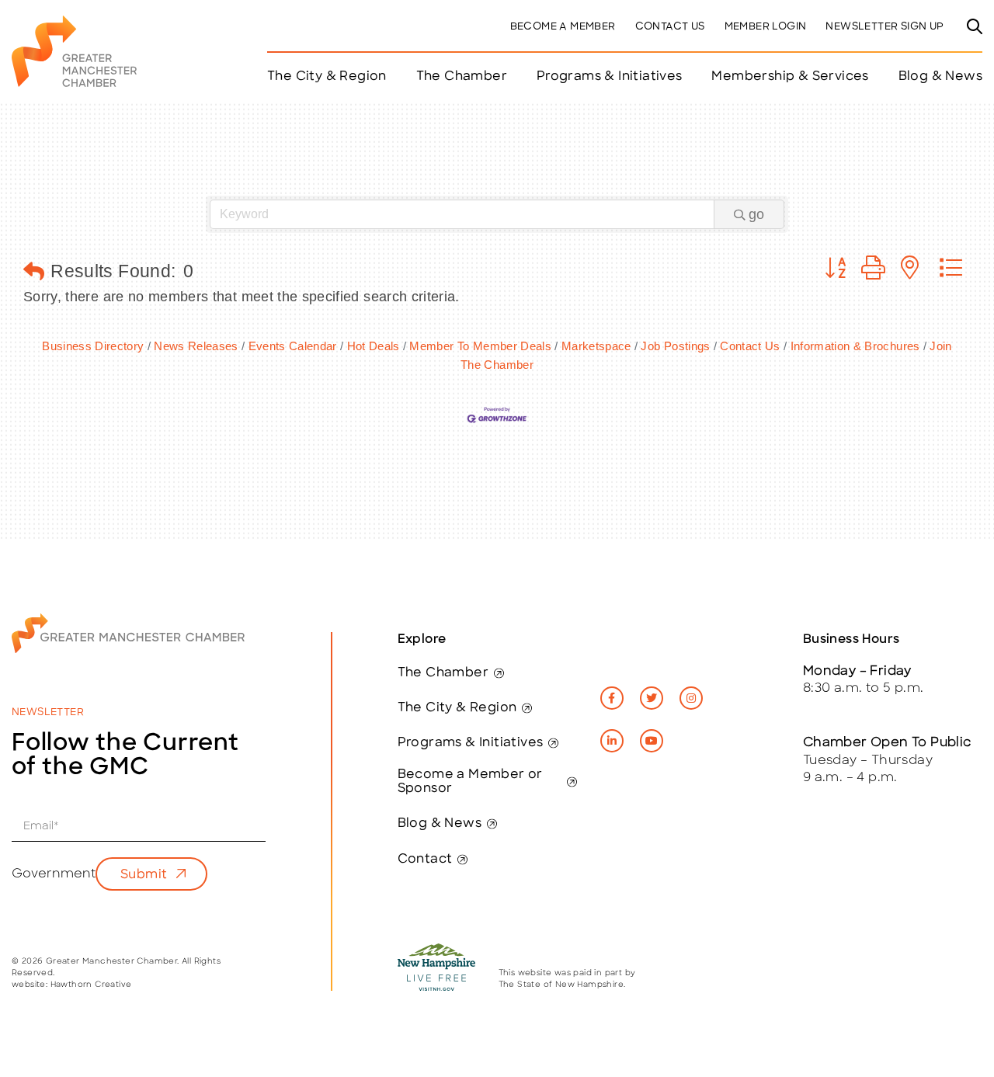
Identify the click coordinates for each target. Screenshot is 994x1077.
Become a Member (563, 27)
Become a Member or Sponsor (470, 782)
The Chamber (443, 673)
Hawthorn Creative (91, 985)
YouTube (651, 740)
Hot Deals (373, 346)
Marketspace (596, 346)
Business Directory (93, 346)
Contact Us (670, 27)
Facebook (612, 698)
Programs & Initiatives (610, 77)
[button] (33, 272)
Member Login (766, 27)
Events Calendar (292, 346)
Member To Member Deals (480, 346)
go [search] (756, 214)
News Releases (196, 346)
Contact (425, 859)
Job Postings (675, 346)
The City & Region (457, 708)
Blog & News (940, 77)
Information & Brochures (855, 346)
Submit (143, 875)
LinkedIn (612, 740)
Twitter (651, 698)
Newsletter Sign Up (884, 27)
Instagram (691, 698)
